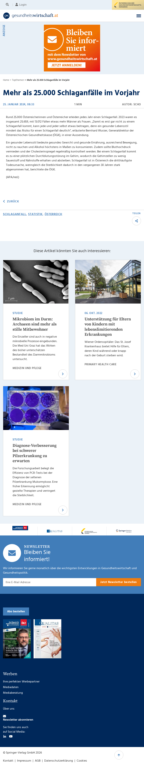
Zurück (13, 201)
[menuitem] (8, 5)
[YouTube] (11, 736)
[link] (57, 16)
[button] (139, 16)
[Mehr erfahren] (20, 528)
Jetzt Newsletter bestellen (118, 582)
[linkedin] (4, 736)
